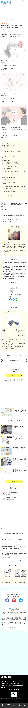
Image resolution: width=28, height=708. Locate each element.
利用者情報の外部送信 (18, 685)
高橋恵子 (6, 242)
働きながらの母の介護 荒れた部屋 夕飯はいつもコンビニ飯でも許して (14, 216)
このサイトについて (14, 627)
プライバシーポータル (15, 683)
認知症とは (13, 375)
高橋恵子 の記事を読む (19, 254)
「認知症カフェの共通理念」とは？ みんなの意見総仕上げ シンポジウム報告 (14, 277)
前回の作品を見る (5, 209)
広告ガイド (9, 689)
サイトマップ (15, 681)
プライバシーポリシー (6, 685)
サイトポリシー (4, 683)
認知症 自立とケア (16, 408)
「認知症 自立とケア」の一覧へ (14, 355)
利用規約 (3, 687)
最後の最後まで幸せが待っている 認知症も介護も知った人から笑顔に (14, 343)
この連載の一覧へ (20, 335)
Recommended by (17, 560)
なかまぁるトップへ (14, 360)
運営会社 (3, 689)
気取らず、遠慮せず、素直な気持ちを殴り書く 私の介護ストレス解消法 (14, 347)
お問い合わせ (17, 689)
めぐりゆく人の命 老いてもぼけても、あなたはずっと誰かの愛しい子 (14, 340)
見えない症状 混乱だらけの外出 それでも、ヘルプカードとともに (14, 220)
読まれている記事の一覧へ (14, 481)
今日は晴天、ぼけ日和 (5, 23)
